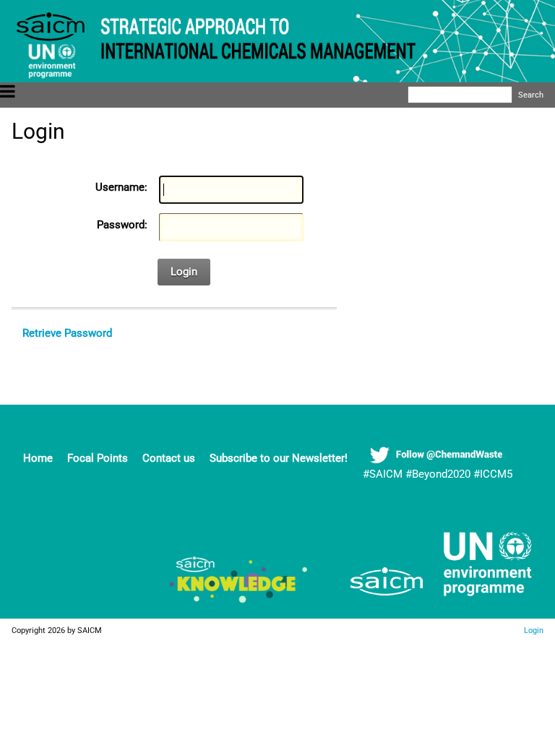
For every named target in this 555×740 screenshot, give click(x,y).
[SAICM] (368, 599)
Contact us (168, 458)
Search (530, 95)
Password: (122, 224)
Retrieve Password (67, 333)
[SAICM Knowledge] (239, 599)
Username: (121, 187)
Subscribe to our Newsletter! (279, 458)
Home (38, 458)
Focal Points (97, 458)
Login (184, 271)
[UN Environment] (482, 599)
